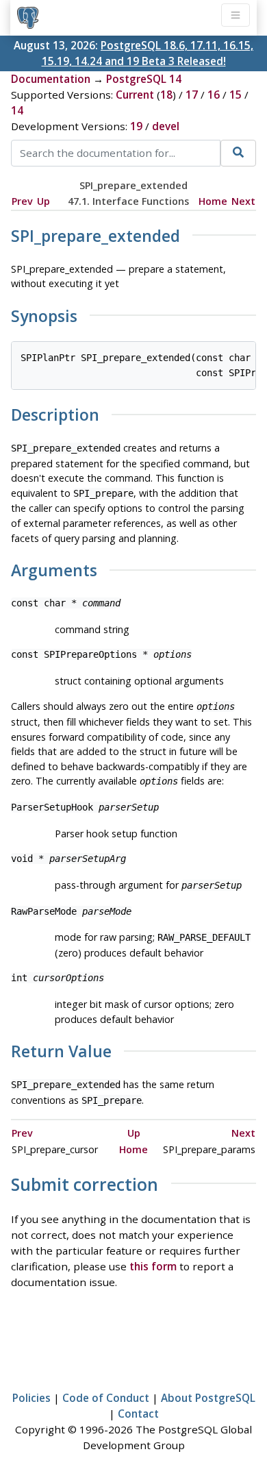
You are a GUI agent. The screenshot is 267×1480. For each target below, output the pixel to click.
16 (213, 94)
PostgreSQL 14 (143, 79)
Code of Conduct (105, 1398)
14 (17, 110)
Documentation (50, 79)
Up (43, 201)
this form (153, 1266)
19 (136, 126)
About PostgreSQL (208, 1398)
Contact (138, 1413)
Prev (22, 201)
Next (243, 201)
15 (235, 94)
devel (165, 126)
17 (192, 94)
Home (213, 201)
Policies (31, 1398)
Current (135, 94)
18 (166, 94)
